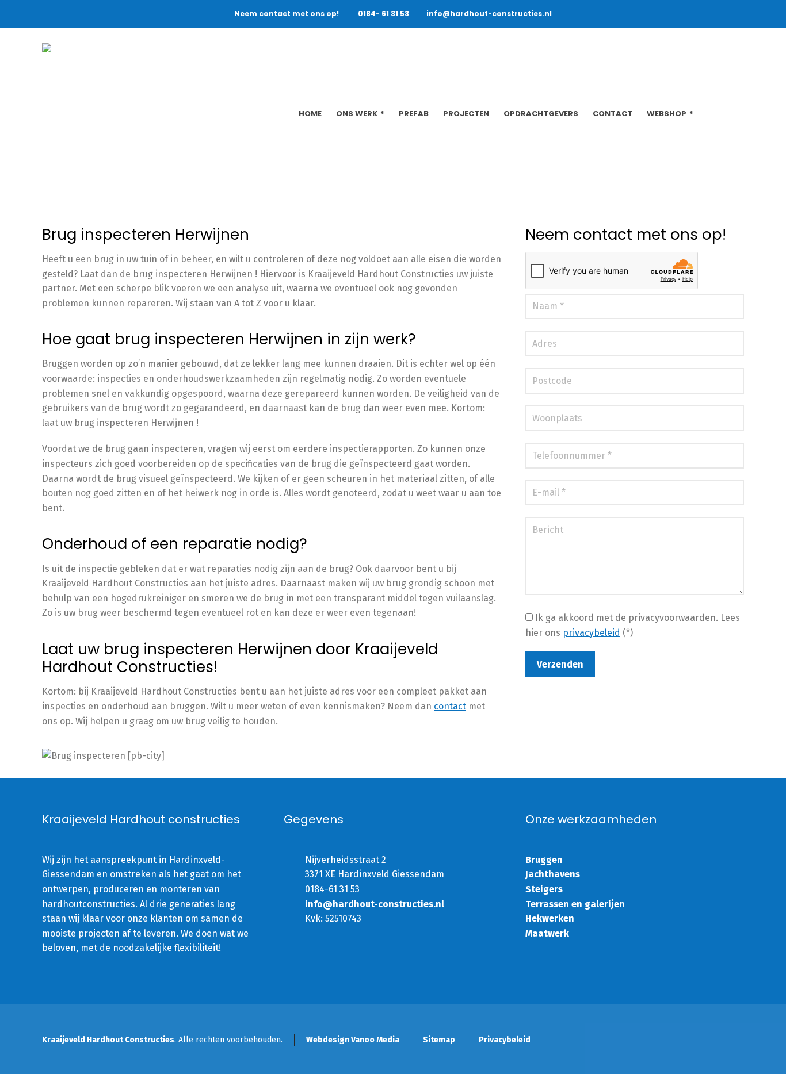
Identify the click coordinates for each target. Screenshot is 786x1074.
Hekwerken (549, 918)
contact (450, 706)
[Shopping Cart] (736, 114)
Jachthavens (552, 874)
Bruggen (544, 859)
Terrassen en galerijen (575, 904)
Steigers (544, 889)
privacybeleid (591, 632)
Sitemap (439, 1040)
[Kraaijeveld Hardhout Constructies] (153, 56)
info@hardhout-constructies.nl (489, 13)
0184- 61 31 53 (383, 13)
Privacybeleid (505, 1040)
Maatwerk (547, 933)
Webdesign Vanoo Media (352, 1040)
